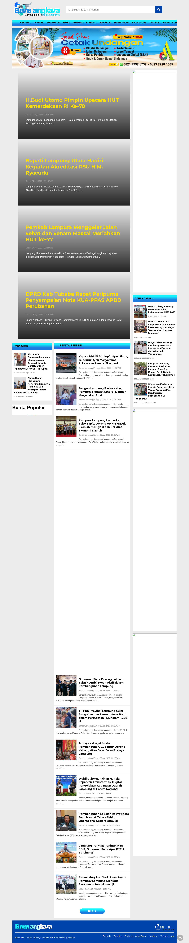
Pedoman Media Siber (135, 936)
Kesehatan (139, 22)
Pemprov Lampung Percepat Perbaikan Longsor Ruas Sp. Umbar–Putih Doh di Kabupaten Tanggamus (161, 369)
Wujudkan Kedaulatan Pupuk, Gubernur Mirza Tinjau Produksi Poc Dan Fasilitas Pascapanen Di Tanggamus (154, 391)
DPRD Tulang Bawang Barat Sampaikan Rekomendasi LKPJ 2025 (161, 309)
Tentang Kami (167, 936)
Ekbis (66, 22)
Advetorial (53, 22)
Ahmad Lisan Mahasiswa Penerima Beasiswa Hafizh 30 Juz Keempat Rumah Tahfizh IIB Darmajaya (32, 385)
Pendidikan (121, 22)
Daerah (38, 22)
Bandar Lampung (173, 22)
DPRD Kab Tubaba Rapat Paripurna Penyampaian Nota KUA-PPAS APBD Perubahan (73, 300)
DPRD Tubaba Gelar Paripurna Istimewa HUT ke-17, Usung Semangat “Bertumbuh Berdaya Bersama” (161, 327)
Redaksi (118, 936)
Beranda (25, 22)
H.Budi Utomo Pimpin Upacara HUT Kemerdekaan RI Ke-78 (72, 103)
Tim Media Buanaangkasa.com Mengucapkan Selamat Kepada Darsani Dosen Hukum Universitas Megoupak (32, 361)
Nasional (105, 22)
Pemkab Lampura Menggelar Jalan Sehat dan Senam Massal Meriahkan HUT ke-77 (73, 233)
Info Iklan (153, 936)
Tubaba (154, 22)
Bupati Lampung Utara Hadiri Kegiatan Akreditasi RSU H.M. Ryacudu (64, 167)
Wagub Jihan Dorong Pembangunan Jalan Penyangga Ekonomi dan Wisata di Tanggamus (160, 348)
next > (92, 911)
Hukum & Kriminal (84, 22)
